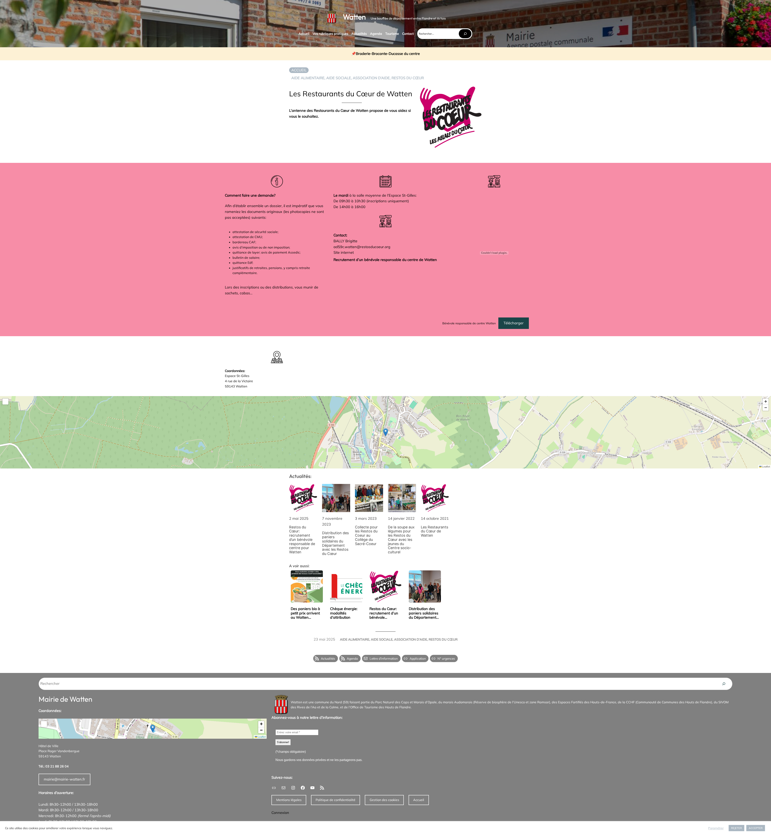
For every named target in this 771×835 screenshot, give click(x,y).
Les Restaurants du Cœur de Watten (434, 531)
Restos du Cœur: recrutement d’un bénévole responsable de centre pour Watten (302, 539)
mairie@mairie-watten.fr (64, 779)
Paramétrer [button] (716, 828)
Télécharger (514, 323)
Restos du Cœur (408, 78)
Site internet (343, 252)
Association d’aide (371, 78)
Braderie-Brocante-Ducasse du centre (388, 54)
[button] (385, 432)
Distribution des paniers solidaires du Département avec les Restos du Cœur (335, 543)
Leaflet (766, 466)
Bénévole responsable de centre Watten (469, 323)
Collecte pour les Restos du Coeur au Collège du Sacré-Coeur (366, 535)
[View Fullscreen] (5, 401)
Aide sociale (338, 78)
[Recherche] (723, 684)
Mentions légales (289, 800)
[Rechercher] (465, 33)
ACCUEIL (299, 70)
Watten (354, 16)
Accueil (418, 800)
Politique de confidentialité (335, 800)
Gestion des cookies (384, 800)
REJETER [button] (736, 828)
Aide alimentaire (307, 78)
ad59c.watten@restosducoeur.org (361, 246)
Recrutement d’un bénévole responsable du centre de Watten (385, 259)
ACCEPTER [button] (756, 828)
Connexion (280, 812)
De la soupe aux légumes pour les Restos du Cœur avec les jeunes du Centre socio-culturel (401, 539)
